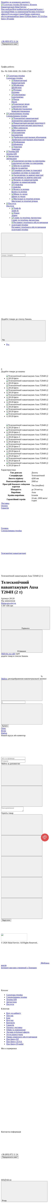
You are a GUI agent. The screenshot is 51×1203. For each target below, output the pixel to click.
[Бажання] (25, 308)
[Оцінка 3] (21, 866)
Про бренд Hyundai (14, 1044)
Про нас (4, 9)
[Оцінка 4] (21, 887)
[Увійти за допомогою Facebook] (21, 775)
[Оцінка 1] (21, 824)
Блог (10, 9)
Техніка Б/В (11, 154)
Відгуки (16, 9)
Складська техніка (14, 78)
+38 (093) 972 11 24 (9, 41)
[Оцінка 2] (21, 845)
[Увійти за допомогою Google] (21, 796)
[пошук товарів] (21, 243)
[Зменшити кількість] (21, 690)
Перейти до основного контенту (15, 2)
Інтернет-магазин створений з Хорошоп (19, 968)
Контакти (24, 9)
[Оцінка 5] (21, 908)
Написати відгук (8, 603)
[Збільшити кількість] (21, 714)
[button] (45, 837)
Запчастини (11, 158)
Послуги (10, 206)
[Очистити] (21, 267)
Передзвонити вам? (10, 44)
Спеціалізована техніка (16, 116)
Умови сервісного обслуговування (21, 1037)
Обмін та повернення (18, 12)
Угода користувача (15, 14)
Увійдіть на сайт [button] (8, 654)
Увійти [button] (4, 679)
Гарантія (32, 9)
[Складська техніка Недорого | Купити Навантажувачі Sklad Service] (14, 940)
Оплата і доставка (14, 1027)
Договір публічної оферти (17, 1032)
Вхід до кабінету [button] (13, 1013)
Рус (7, 344)
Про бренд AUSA (36, 16)
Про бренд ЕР (21, 16)
